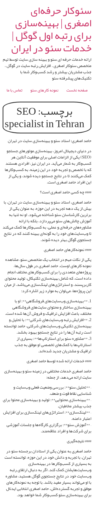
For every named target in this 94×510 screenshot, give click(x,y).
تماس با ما (14, 90)
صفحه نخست (76, 90)
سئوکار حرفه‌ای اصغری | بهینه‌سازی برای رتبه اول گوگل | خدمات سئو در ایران (51, 29)
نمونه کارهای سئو (44, 90)
